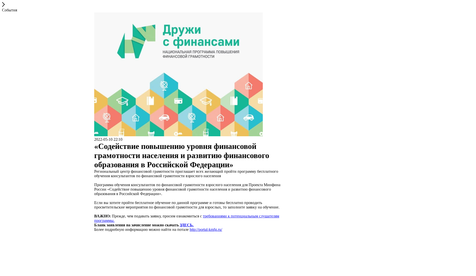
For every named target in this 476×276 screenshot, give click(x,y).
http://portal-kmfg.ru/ (206, 229)
